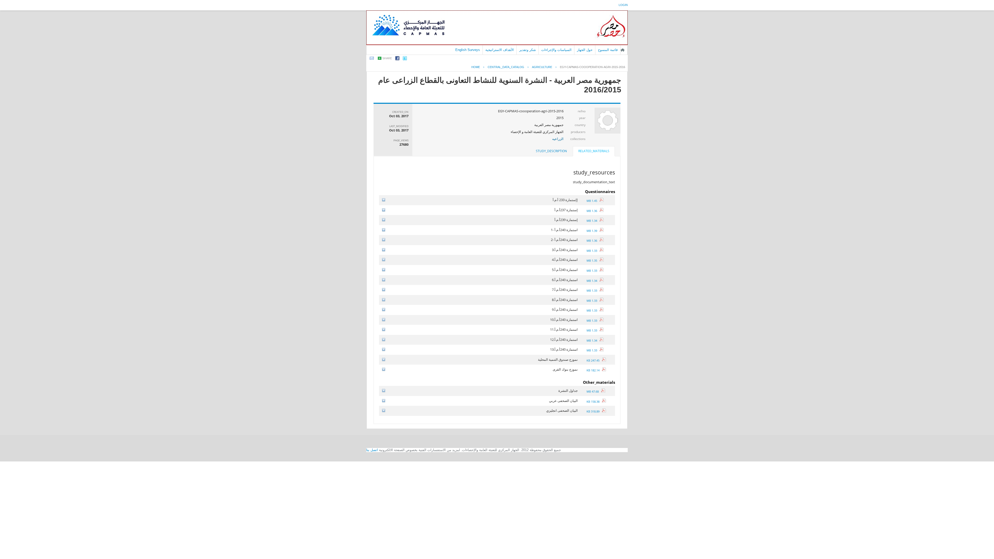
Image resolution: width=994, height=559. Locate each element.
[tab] (594, 151)
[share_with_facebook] (397, 59)
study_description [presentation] (551, 151)
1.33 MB (593, 251)
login (623, 4)
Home (475, 67)
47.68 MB (594, 391)
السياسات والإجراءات (556, 50)
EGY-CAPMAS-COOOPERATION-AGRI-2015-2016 (592, 67)
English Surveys (467, 50)
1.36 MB (593, 211)
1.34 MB (593, 221)
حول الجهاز (585, 50)
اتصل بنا (372, 450)
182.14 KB (594, 370)
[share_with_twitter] (405, 59)
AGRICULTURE (542, 67)
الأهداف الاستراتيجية (499, 50)
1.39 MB (593, 231)
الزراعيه (558, 138)
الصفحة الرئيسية (622, 50)
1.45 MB (593, 201)
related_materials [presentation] (593, 151)
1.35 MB (593, 260)
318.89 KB (594, 411)
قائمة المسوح (608, 50)
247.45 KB (594, 360)
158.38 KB (594, 401)
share (387, 58)
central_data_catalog (506, 67)
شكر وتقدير (527, 50)
